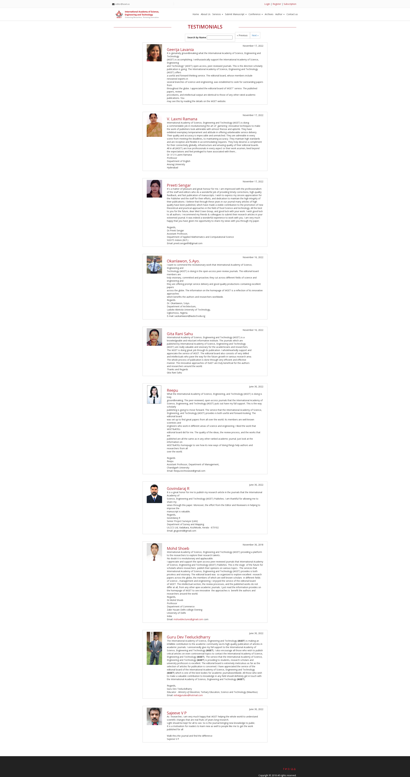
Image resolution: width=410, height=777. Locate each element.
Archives (269, 14)
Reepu (172, 390)
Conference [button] (255, 14)
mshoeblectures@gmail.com (188, 619)
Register (277, 3)
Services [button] (216, 14)
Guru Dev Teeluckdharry (188, 637)
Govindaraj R (178, 488)
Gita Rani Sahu (180, 333)
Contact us (292, 14)
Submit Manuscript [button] (235, 14)
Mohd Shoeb (178, 548)
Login (267, 3)
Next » (255, 35)
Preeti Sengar (179, 185)
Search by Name (196, 37)
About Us (205, 14)
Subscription (290, 3)
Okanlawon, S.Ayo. (183, 261)
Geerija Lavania (180, 49)
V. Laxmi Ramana (182, 118)
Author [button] (279, 14)
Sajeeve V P (177, 712)
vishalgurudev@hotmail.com (188, 695)
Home (196, 14)
